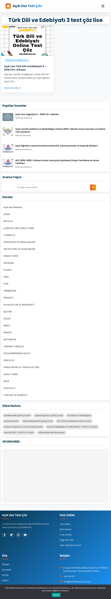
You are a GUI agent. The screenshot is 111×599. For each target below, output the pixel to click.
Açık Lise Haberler (13, 207)
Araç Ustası (66, 534)
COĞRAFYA (9, 235)
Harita (5, 580)
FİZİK (6, 283)
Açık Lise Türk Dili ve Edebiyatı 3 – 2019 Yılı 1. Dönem (25, 68)
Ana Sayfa (65, 524)
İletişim (5, 564)
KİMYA (7, 325)
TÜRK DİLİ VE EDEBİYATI (16, 395)
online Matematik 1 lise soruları (51, 432)
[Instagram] (18, 534)
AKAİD (7, 214)
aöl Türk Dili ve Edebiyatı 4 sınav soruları (74, 421)
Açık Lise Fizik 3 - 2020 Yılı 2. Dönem (19, 432)
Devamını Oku (11, 88)
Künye (5, 575)
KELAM (7, 318)
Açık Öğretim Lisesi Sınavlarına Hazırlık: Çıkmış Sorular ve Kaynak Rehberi (56, 145)
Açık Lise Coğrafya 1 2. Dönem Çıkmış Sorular (23, 427)
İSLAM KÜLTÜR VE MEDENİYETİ (19, 304)
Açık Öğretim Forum (70, 545)
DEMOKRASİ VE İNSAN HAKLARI (19, 242)
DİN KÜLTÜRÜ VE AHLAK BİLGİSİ (19, 249)
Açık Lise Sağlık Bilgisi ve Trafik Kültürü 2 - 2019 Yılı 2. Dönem (72, 427)
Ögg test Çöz (67, 540)
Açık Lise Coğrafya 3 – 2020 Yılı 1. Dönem (37, 114)
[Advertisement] (55, 476)
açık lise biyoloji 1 (11, 421)
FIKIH (6, 276)
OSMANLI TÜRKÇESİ (14, 346)
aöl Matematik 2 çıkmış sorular (17, 415)
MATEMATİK (10, 339)
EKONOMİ (9, 263)
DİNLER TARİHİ (11, 256)
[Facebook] (4, 534)
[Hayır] (107, 591)
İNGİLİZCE (8, 297)
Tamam (56, 595)
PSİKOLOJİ (9, 360)
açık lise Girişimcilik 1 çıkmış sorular (38, 421)
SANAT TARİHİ (11, 374)
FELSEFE (8, 270)
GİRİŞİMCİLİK (10, 290)
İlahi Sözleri (65, 529)
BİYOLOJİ (8, 221)
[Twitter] (11, 534)
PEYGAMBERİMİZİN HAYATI (17, 353)
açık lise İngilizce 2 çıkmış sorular (49, 415)
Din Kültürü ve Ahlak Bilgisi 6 (79, 415)
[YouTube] (25, 534)
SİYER (6, 381)
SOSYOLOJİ (9, 388)
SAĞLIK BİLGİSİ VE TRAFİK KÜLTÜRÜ (21, 367)
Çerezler (6, 569)
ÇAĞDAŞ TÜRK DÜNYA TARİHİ (19, 228)
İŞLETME (8, 311)
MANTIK (8, 332)
